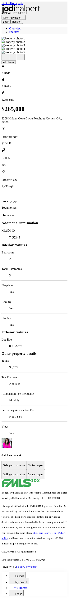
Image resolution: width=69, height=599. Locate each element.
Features (14, 32)
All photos (8, 62)
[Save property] (13, 57)
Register (16, 21)
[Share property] (21, 57)
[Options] (5, 57)
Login (6, 21)
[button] (34, 38)
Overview (15, 28)
